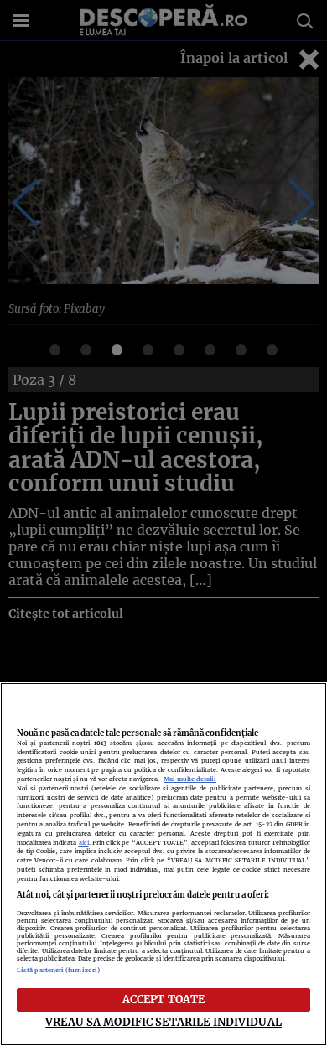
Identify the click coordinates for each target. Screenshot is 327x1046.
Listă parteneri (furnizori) (58, 970)
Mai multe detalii (190, 779)
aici (84, 843)
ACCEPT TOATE (163, 999)
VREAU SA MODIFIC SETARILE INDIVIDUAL (163, 1021)
